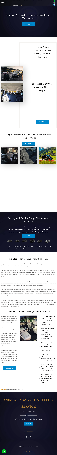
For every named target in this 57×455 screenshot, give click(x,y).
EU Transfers (25, 3)
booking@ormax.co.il (28, 415)
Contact (16, 5)
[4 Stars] (5, 389)
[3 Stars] (4, 389)
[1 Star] (1, 389)
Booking (46, 3)
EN (22, 5)
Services (22, 445)
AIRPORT (26, 1)
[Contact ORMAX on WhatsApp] (54, 0)
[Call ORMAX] (54, 2)
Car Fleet (31, 445)
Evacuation (36, 3)
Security (40, 1)
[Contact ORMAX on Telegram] (54, 4)
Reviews (40, 445)
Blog (47, 445)
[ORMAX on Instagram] (29, 437)
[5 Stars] (6, 389)
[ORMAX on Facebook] (27, 437)
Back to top (29, 451)
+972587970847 (28, 411)
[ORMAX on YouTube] (30, 437)
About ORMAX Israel (10, 445)
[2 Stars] (2, 389)
